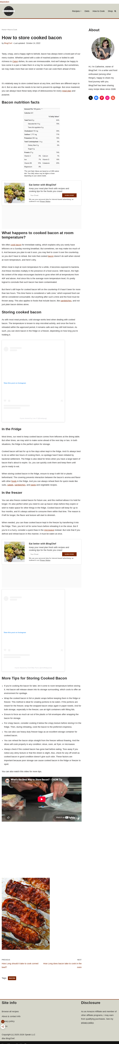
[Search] (115, 11)
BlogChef (8, 43)
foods (14, 481)
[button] (80, 11)
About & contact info (11, 1016)
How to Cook (99, 11)
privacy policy (87, 1023)
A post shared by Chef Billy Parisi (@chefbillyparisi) (33, 668)
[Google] (113, 98)
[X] (91, 98)
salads (10, 485)
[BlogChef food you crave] (9, 11)
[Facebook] (96, 98)
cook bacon (16, 245)
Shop (110, 11)
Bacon (12, 978)
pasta (33, 485)
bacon (51, 256)
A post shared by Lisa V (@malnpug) (33, 418)
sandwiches (66, 301)
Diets (87, 11)
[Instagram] (107, 98)
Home (4, 30)
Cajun (15, 61)
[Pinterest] (102, 98)
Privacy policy (8, 1021)
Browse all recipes (10, 1011)
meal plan (66, 91)
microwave (49, 530)
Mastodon (4, 2)
